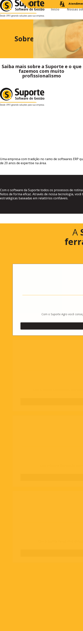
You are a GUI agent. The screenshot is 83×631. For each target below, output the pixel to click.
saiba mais (37, 321)
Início (55, 16)
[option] (43, 132)
